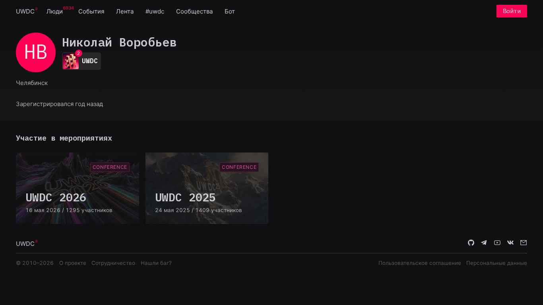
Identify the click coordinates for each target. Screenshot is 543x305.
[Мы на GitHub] (471, 243)
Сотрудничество (113, 263)
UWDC (25, 11)
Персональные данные (496, 263)
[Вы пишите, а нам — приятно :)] (523, 243)
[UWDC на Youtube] (497, 243)
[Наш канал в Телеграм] (484, 243)
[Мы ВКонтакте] (510, 243)
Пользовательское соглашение (419, 263)
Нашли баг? (156, 263)
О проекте (72, 263)
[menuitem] (25, 11)
